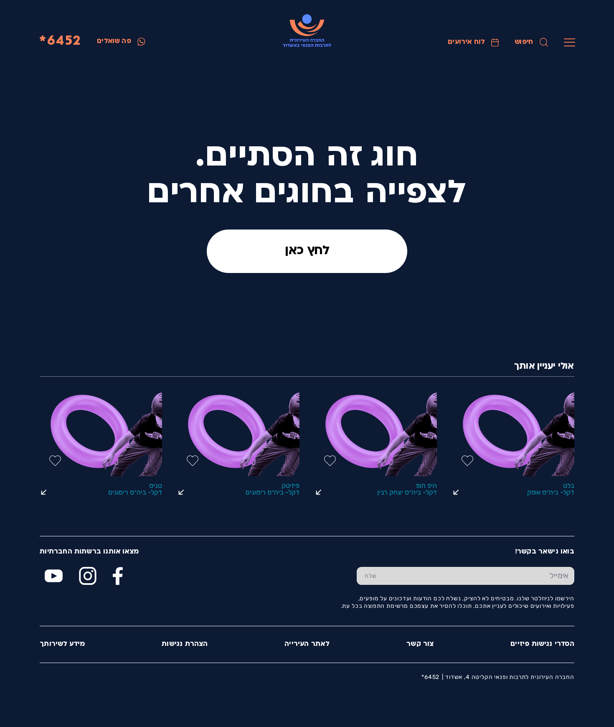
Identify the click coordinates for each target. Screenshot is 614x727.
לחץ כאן (307, 251)
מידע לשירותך (62, 644)
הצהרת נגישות (185, 644)
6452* (60, 41)
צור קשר (420, 644)
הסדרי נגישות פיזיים (542, 644)
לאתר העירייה (307, 644)
